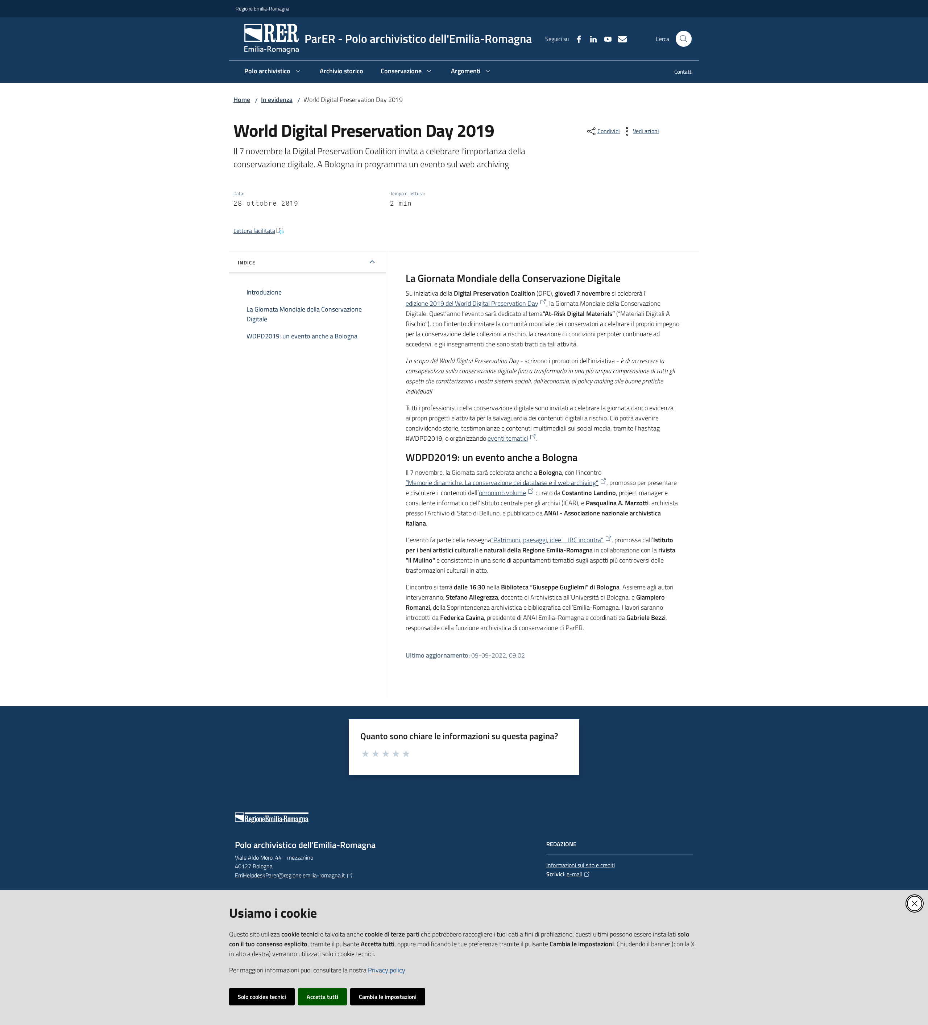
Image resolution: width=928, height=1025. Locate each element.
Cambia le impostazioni (388, 996)
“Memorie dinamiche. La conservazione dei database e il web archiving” (502, 482)
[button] (683, 39)
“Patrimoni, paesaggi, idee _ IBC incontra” (547, 540)
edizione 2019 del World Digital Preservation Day (472, 303)
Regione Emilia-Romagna (262, 8)
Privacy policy (386, 970)
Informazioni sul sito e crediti (580, 865)
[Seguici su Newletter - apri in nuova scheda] (619, 38)
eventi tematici (508, 438)
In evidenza (277, 99)
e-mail (574, 874)
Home (241, 99)
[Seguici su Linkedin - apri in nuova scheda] (590, 38)
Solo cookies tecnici (262, 996)
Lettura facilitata (254, 230)
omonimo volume (502, 493)
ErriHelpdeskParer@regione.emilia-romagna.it (290, 875)
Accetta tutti (322, 996)
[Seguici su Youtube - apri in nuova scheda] (605, 38)
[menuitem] (679, 72)
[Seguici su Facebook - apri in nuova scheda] (576, 38)
